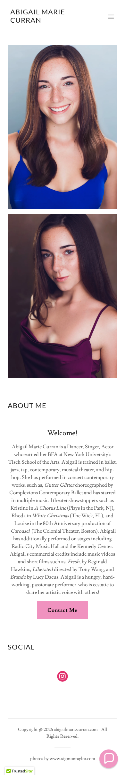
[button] (110, 16)
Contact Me (62, 610)
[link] (46, 21)
